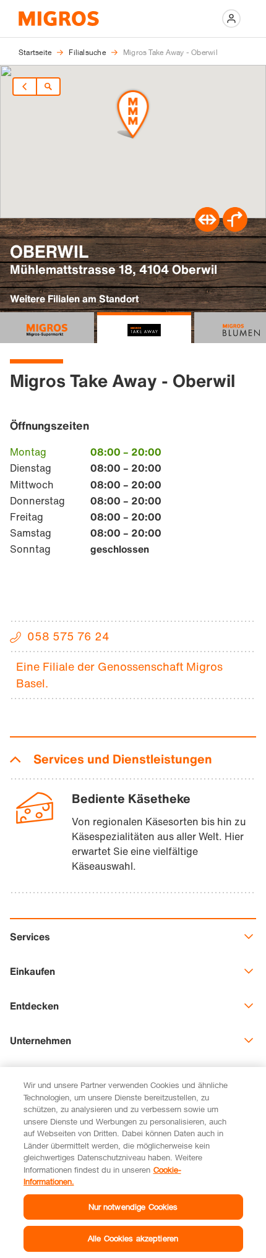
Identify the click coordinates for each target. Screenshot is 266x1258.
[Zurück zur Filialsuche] (48, 86)
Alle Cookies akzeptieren (133, 1238)
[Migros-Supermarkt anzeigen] (47, 327)
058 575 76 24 (68, 636)
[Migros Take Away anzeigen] (144, 327)
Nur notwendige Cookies (133, 1207)
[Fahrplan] (207, 228)
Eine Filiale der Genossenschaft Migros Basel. (119, 674)
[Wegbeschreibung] (235, 228)
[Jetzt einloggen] (231, 18)
